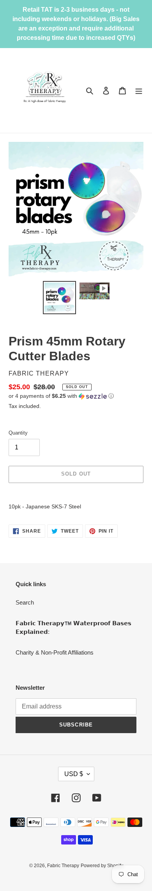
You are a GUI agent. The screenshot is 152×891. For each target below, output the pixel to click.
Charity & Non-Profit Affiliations (55, 652)
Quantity (18, 433)
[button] (61, 396)
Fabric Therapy (63, 865)
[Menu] (139, 90)
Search (25, 602)
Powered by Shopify (102, 865)
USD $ (73, 774)
